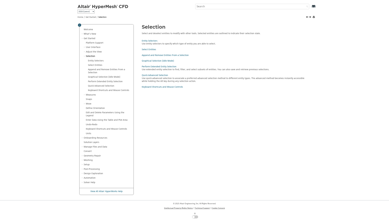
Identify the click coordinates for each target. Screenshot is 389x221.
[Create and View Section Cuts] (307, 17)
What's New (90, 33)
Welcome (88, 29)
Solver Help (89, 182)
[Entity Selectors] (310, 17)
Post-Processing (92, 169)
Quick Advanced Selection (101, 85)
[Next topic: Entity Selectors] (310, 17)
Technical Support (202, 208)
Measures (91, 94)
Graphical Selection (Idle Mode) (104, 77)
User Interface (93, 47)
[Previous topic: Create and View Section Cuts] (307, 17)
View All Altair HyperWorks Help (106, 191)
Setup (87, 164)
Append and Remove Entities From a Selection (165, 55)
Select (95, 65)
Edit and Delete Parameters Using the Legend (105, 114)
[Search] (306, 7)
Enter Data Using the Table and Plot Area (106, 120)
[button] (82, 29)
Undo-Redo (91, 124)
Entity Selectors (96, 60)
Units (88, 133)
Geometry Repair (92, 155)
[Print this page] (314, 17)
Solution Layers (91, 142)
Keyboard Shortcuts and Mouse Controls (108, 90)
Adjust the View (94, 51)
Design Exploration (93, 173)
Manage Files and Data (95, 146)
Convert (88, 151)
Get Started (91, 17)
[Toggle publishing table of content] (79, 25)
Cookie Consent (218, 208)
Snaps (89, 99)
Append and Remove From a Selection (106, 71)
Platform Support (94, 42)
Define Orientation (95, 108)
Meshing (88, 160)
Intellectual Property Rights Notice (178, 208)
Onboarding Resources (95, 137)
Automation (90, 177)
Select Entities (149, 49)
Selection (102, 17)
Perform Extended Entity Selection (105, 81)
